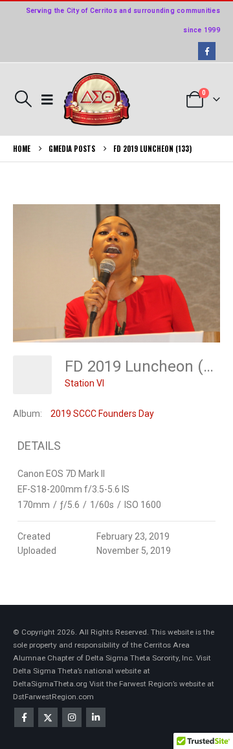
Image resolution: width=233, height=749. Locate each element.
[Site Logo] (97, 100)
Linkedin (95, 717)
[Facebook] (207, 50)
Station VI (84, 383)
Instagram (72, 717)
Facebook (24, 717)
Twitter (48, 717)
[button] (23, 98)
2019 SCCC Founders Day (102, 413)
